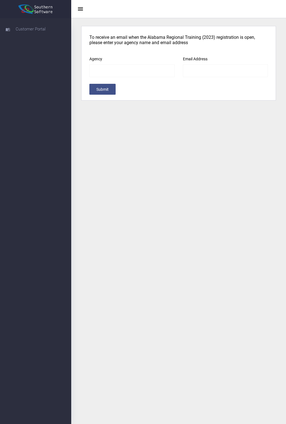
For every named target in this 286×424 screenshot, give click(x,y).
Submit (102, 89)
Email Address (195, 59)
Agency (95, 59)
